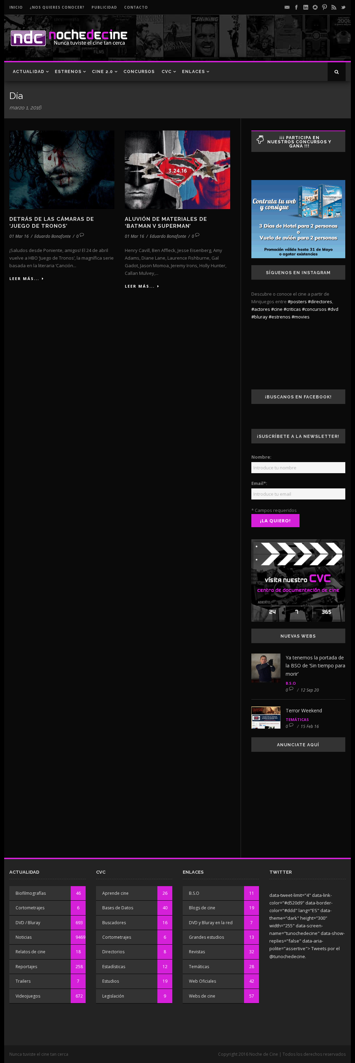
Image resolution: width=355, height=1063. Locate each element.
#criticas (292, 309)
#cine (277, 309)
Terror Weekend (304, 710)
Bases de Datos (117, 908)
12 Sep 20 (310, 690)
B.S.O (291, 683)
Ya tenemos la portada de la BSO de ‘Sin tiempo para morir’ (315, 665)
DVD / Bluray (28, 923)
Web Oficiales (202, 981)
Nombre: (261, 457)
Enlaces (193, 71)
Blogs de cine (202, 908)
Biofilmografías (31, 893)
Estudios (110, 981)
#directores (320, 301)
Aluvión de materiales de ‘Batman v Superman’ (166, 222)
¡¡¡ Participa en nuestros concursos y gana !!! (299, 141)
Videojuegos (28, 996)
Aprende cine (115, 893)
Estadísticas (113, 967)
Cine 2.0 (102, 71)
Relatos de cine (30, 952)
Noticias (24, 937)
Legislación (113, 996)
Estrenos (68, 71)
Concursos (139, 71)
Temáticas (297, 719)
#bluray (259, 317)
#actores (260, 309)
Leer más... (24, 278)
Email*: (259, 483)
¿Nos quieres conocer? (57, 7)
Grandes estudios (206, 937)
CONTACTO (136, 7)
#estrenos (280, 317)
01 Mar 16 (19, 236)
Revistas (197, 952)
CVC (167, 71)
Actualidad (28, 71)
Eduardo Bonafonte (52, 236)
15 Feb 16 (310, 726)
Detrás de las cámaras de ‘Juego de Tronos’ (51, 222)
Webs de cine (202, 996)
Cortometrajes (30, 908)
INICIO (16, 7)
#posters (297, 301)
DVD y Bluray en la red (211, 923)
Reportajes (26, 967)
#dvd (333, 309)
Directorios (113, 952)
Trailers (23, 981)
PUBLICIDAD (104, 7)
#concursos (314, 309)
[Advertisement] (264, 43)
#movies (301, 317)
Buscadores (114, 923)
